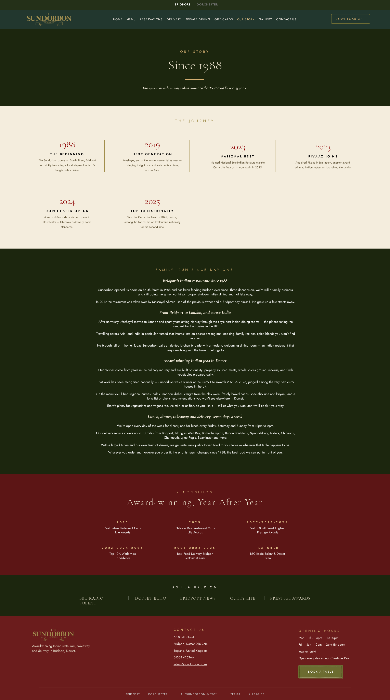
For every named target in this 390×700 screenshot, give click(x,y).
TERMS (235, 694)
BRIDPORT (134, 694)
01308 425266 (184, 657)
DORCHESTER (158, 694)
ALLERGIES (256, 694)
